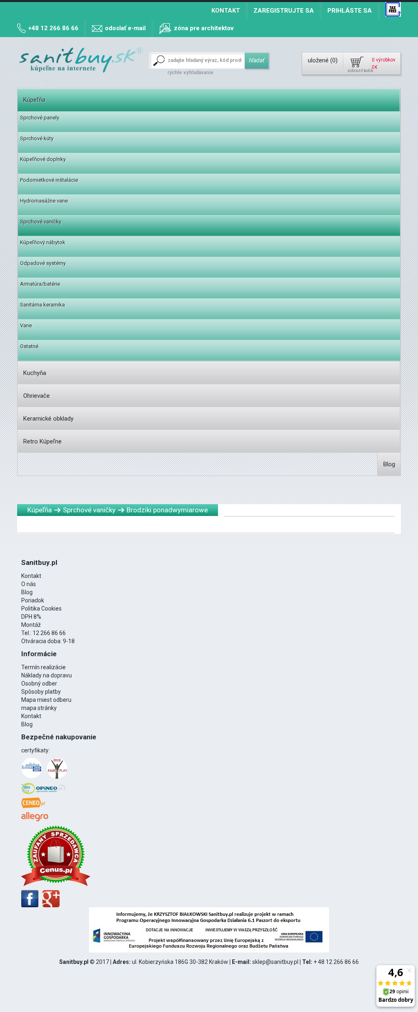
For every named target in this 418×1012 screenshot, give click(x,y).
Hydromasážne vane (44, 201)
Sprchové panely (39, 118)
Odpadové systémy (43, 263)
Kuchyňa (34, 373)
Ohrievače (36, 395)
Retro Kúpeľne (42, 441)
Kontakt (225, 10)
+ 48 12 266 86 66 (336, 962)
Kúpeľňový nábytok (42, 242)
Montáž (31, 625)
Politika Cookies (41, 608)
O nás (28, 584)
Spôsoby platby (41, 691)
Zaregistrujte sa (283, 10)
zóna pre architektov (203, 28)
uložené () (323, 60)
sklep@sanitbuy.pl (275, 962)
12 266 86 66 (49, 633)
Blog (389, 464)
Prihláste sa (349, 10)
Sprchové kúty (36, 138)
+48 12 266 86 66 (53, 28)
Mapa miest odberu (46, 700)
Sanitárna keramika (42, 305)
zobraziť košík (359, 70)
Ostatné (29, 346)
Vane (26, 325)
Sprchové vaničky (40, 221)
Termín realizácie (43, 667)
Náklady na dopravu (46, 675)
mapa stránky (39, 708)
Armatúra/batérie (40, 284)
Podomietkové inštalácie (49, 180)
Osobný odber (39, 683)
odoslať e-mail (125, 28)
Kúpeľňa (34, 100)
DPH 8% (31, 616)
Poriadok (32, 600)
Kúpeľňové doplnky (43, 159)
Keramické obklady (48, 418)
